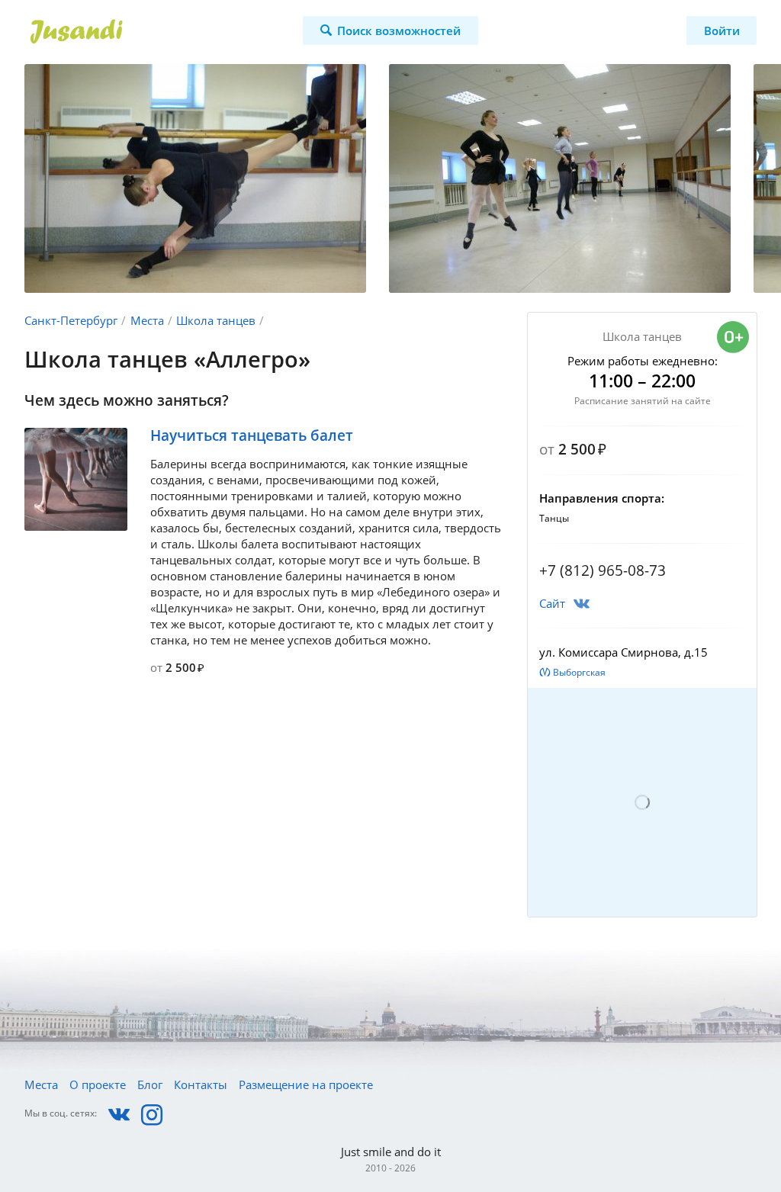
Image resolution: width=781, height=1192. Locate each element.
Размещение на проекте (306, 1084)
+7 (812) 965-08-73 (602, 570)
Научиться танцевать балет (251, 435)
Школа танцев (216, 320)
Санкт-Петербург (70, 320)
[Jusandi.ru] (138, 32)
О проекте (97, 1084)
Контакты (200, 1084)
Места (147, 320)
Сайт (552, 603)
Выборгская (579, 672)
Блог (149, 1084)
